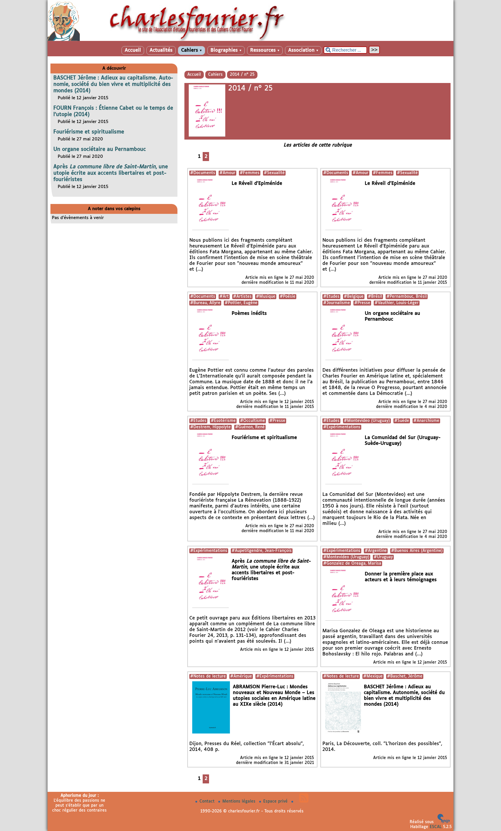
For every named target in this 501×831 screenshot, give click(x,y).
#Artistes (242, 297)
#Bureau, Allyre (205, 303)
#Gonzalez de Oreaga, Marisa (352, 563)
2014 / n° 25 (242, 75)
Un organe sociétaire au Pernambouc (99, 149)
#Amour (227, 173)
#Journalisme (336, 303)
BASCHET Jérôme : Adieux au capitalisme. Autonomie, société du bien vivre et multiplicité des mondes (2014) (113, 84)
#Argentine (376, 551)
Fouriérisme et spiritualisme (88, 132)
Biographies (226, 50)
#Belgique (354, 297)
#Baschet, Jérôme (404, 676)
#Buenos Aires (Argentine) (417, 551)
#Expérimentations (341, 427)
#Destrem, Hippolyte (210, 427)
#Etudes (331, 297)
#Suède (401, 421)
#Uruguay (383, 557)
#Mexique (373, 676)
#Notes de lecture (208, 676)
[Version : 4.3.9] (443, 822)
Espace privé (276, 801)
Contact (207, 801)
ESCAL (436, 827)
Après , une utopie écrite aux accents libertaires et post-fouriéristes (110, 173)
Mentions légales (239, 801)
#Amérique (241, 676)
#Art (224, 297)
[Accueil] (250, 40)
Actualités (161, 50)
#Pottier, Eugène (241, 303)
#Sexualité (274, 173)
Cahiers (191, 50)
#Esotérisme (223, 421)
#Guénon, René (250, 427)
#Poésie (287, 297)
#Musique (265, 297)
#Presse (362, 303)
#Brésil (375, 297)
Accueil (133, 50)
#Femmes (249, 173)
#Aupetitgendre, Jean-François (262, 551)
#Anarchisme (426, 421)
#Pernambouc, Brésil (406, 297)
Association (303, 50)
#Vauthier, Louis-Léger (397, 303)
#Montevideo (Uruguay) (367, 421)
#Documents (202, 173)
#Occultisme (252, 421)
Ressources (264, 50)
